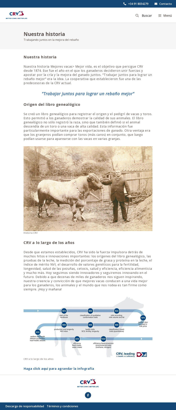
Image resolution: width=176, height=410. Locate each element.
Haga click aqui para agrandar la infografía (59, 368)
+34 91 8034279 (138, 4)
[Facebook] (88, 395)
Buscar (147, 16)
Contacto (165, 4)
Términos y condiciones (62, 406)
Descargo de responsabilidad (25, 406)
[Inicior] (16, 15)
